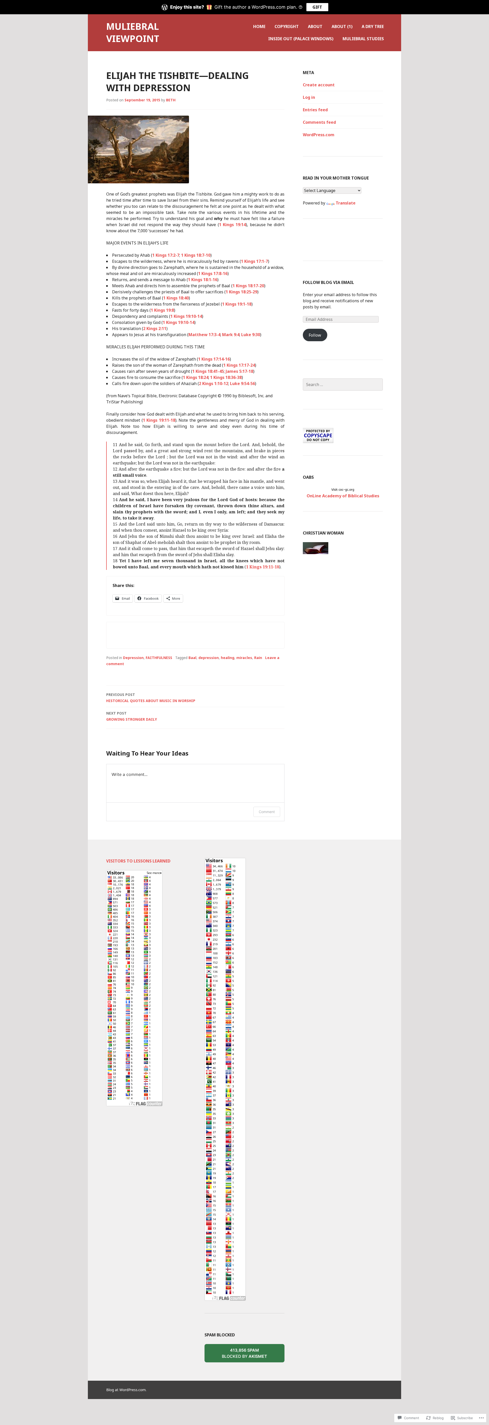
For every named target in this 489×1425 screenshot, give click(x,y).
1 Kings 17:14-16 (214, 359)
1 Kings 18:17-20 (248, 286)
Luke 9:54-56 (242, 383)
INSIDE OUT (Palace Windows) (300, 39)
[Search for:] (343, 384)
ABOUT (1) (342, 26)
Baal (192, 657)
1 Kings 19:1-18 (236, 304)
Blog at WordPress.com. (126, 1389)
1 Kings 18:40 (176, 298)
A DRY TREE (373, 26)
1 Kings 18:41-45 (208, 371)
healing (227, 657)
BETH (170, 100)
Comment (267, 812)
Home (259, 26)
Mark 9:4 (230, 334)
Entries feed (315, 110)
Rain (258, 657)
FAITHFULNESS (159, 657)
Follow (315, 335)
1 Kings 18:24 (195, 377)
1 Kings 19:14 (232, 224)
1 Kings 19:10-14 (186, 316)
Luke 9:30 (250, 334)
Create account (319, 85)
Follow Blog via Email (328, 282)
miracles (244, 657)
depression (208, 657)
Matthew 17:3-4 (204, 334)
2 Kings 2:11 (154, 328)
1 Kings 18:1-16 (202, 279)
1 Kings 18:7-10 (195, 255)
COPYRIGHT (287, 26)
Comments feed (319, 122)
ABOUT (315, 26)
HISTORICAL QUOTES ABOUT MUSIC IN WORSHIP (150, 697)
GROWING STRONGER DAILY (131, 716)
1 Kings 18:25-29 (241, 292)
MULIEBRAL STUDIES (363, 39)
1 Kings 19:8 (162, 310)
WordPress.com (318, 135)
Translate (346, 203)
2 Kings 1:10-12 (213, 383)
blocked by (252, 1355)
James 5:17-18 (239, 371)
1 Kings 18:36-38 (226, 377)
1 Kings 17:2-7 (165, 255)
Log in (309, 97)
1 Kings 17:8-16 (212, 273)
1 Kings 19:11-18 (159, 420)
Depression (133, 657)
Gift (317, 7)
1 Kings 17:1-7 (254, 261)
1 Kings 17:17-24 (239, 365)
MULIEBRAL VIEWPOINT (132, 32)
